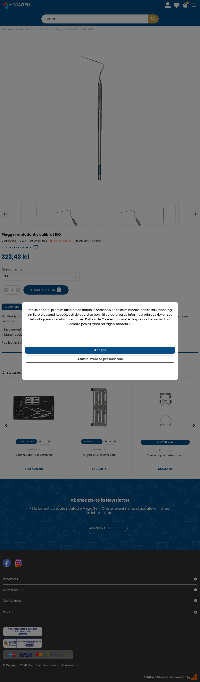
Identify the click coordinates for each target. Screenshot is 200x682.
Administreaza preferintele (100, 359)
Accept (100, 350)
